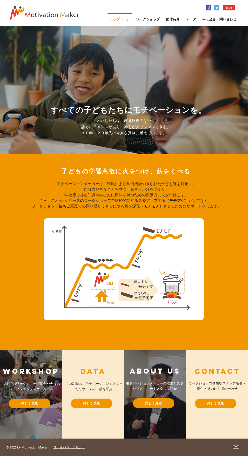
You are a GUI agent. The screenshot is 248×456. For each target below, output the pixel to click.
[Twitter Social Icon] (216, 7)
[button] (229, 7)
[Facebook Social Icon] (208, 7)
